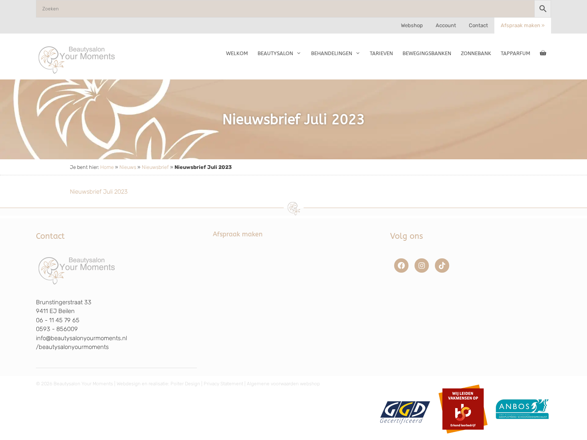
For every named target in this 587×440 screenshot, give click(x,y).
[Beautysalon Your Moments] (77, 59)
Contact (478, 25)
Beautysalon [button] (275, 53)
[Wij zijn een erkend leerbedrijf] (463, 436)
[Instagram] (421, 265)
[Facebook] (401, 265)
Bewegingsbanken (427, 53)
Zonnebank (476, 53)
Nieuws (127, 167)
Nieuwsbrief (155, 167)
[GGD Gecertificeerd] (404, 436)
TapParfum (515, 53)
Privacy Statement (223, 383)
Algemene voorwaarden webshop (283, 383)
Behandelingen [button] (331, 53)
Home (107, 167)
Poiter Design (185, 383)
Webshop (412, 25)
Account (446, 25)
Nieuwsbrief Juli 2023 (99, 191)
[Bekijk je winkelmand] (543, 53)
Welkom (237, 53)
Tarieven (381, 53)
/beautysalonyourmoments (72, 347)
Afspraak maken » (523, 25)
